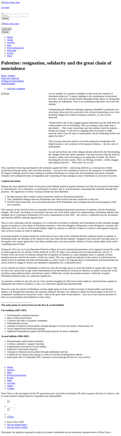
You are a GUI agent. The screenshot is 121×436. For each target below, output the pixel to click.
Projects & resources (16, 375)
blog (9, 45)
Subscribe (6, 29)
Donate (5, 32)
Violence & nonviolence (12, 81)
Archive (11, 42)
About (10, 40)
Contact (10, 388)
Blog (9, 372)
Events (10, 53)
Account (5, 7)
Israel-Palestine (8, 83)
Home (10, 37)
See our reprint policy (17, 424)
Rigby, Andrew (8, 75)
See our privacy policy (17, 427)
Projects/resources (15, 48)
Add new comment (16, 88)
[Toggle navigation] (2, 13)
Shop (9, 55)
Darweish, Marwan (10, 78)
